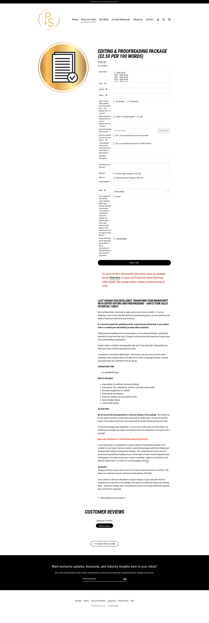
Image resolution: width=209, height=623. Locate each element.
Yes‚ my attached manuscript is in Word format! (133, 143)
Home (75, 19)
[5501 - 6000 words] (141, 77)
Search (86, 601)
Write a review (104, 526)
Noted (118, 197)
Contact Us (112, 601)
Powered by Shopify (113, 606)
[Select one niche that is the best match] (105, 190)
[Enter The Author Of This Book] (106, 95)
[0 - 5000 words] (141, 73)
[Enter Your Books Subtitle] (106, 89)
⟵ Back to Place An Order (104, 544)
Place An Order (88, 19)
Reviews (78, 601)
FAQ (132, 601)
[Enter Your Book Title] (105, 83)
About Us (137, 19)
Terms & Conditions (98, 601)
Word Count (103, 72)
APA (141, 117)
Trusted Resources (121, 19)
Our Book (103, 19)
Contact (150, 19)
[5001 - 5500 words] (141, 75)
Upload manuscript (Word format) (105, 130)
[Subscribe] (124, 578)
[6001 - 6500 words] (141, 79)
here (147, 461)
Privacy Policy (123, 601)
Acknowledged (121, 239)
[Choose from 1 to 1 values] (105, 112)
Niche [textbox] (106, 190)
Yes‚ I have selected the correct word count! (132, 135)
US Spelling (120, 101)
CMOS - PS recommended (125, 117)
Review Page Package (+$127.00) (128, 174)
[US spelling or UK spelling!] (105, 108)
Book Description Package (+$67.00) (129, 178)
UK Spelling (133, 101)
